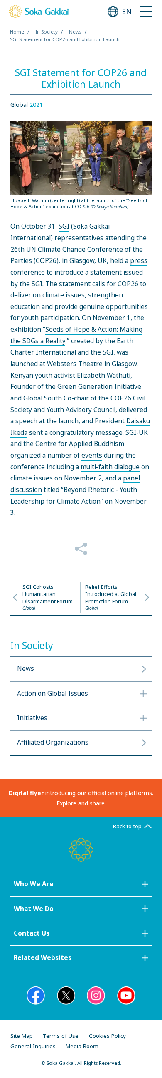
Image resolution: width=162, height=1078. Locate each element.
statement (106, 272)
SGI (64, 226)
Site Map (21, 1035)
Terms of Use (61, 1035)
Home (17, 32)
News (75, 32)
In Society (46, 32)
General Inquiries (33, 1046)
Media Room (82, 1046)
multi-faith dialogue (110, 467)
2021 (36, 105)
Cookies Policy (107, 1035)
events (91, 455)
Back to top (127, 826)
